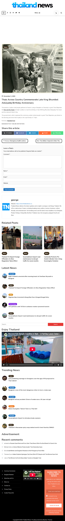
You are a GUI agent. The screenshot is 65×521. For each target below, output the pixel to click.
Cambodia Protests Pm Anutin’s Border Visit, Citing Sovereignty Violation (53, 259)
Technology (13, 304)
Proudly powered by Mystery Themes (42, 520)
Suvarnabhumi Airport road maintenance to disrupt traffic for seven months (31, 259)
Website (5, 183)
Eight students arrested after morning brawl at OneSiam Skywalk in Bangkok (30, 277)
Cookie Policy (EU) (9, 493)
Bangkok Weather (9, 474)
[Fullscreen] (61, 365)
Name (5, 171)
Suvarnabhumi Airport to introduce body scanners (24, 418)
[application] (32, 349)
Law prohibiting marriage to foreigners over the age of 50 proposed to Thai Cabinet (31, 380)
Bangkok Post (11, 120)
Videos (11, 406)
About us (6, 482)
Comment (6, 154)
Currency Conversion (9, 471)
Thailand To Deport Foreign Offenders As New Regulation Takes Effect (11, 259)
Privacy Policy (8, 489)
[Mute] (58, 365)
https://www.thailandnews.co (24, 203)
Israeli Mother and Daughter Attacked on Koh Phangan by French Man (25, 450)
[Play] (4, 365)
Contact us (7, 485)
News (5, 47)
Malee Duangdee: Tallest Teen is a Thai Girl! (22, 409)
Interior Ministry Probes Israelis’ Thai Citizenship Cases (27, 447)
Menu (37, 13)
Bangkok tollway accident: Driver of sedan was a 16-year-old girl (29, 399)
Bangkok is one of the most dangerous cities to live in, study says (29, 390)
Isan (11, 294)
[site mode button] (56, 12)
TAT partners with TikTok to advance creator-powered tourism (28, 307)
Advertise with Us (9, 478)
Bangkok (12, 274)
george (14, 199)
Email (5, 177)
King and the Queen (9, 110)
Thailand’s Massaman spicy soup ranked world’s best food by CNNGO (31, 427)
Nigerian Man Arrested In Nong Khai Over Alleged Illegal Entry (28, 297)
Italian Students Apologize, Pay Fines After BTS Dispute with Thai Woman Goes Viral (35, 454)
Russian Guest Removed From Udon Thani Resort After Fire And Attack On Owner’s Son (33, 443)
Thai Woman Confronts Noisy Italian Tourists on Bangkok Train (24, 458)
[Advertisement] (32, 28)
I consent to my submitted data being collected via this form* (52, 498)
